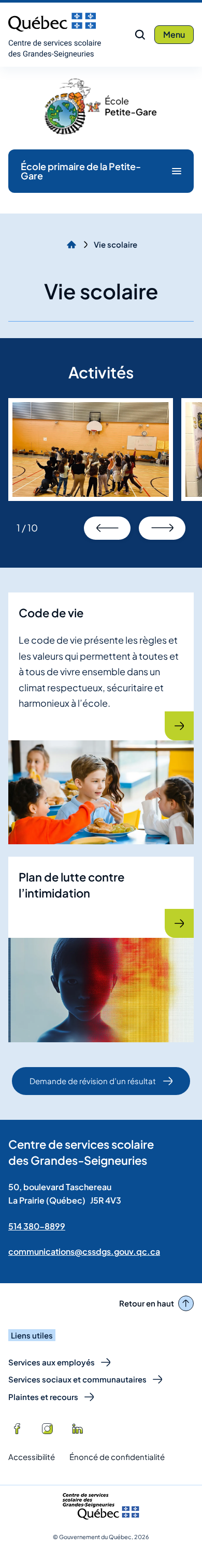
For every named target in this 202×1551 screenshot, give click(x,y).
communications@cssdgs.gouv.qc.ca (84, 1251)
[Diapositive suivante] (162, 528)
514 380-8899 (36, 1226)
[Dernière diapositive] (107, 528)
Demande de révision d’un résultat (92, 1085)
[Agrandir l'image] (90, 449)
